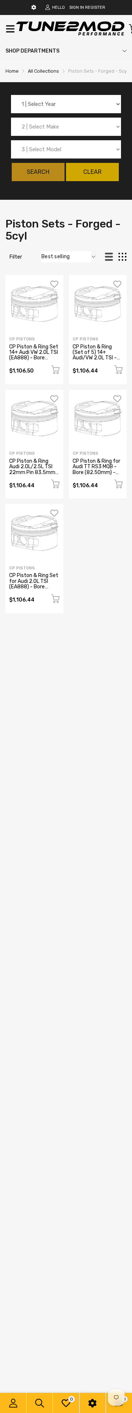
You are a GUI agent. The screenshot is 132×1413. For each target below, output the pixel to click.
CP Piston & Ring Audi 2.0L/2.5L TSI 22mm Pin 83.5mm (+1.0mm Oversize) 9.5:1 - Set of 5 (32, 472)
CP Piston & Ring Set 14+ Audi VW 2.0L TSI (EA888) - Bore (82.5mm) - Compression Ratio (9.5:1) (33, 361)
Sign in (76, 7)
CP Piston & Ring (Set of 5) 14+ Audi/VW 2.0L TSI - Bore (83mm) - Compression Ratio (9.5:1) (95, 361)
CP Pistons (22, 339)
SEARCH (38, 171)
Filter (16, 257)
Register (95, 7)
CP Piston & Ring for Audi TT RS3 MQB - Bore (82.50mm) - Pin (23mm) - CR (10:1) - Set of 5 (96, 472)
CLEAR (92, 171)
